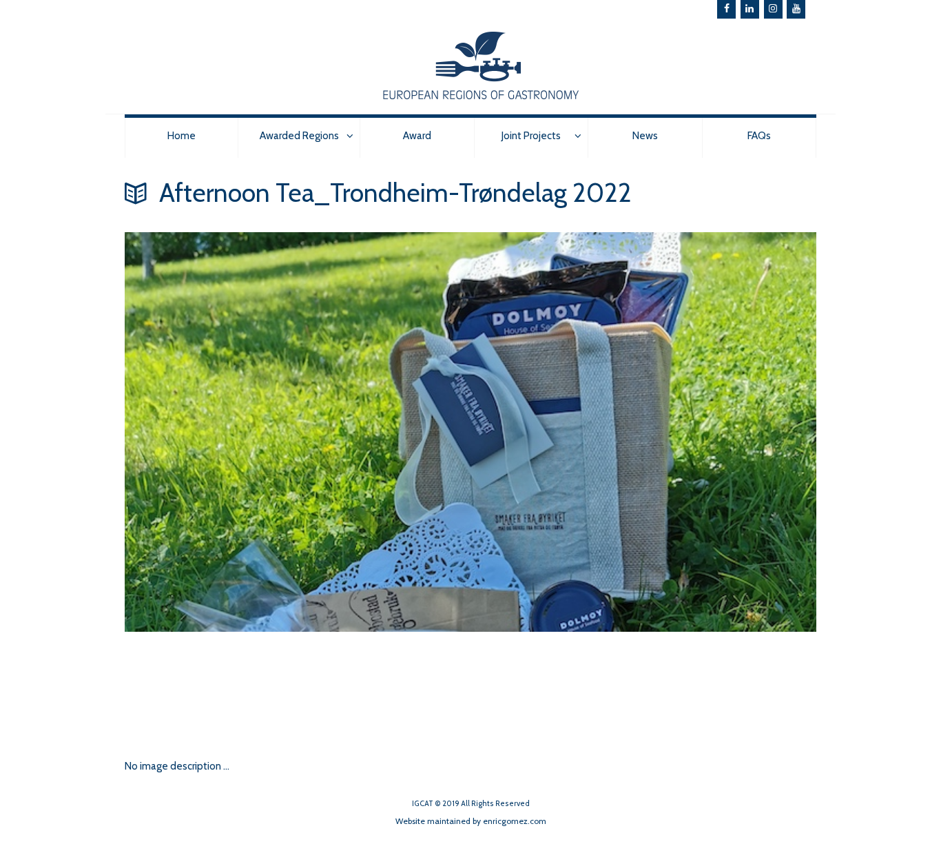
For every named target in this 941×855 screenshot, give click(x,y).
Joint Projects (531, 136)
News (645, 136)
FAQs (759, 136)
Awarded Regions (299, 136)
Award (417, 136)
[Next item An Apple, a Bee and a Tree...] (297, 687)
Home (181, 136)
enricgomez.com (514, 821)
